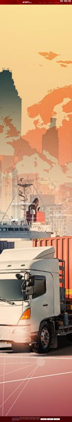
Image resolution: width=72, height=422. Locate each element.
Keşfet (15, 219)
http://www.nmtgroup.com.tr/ (16, 417)
